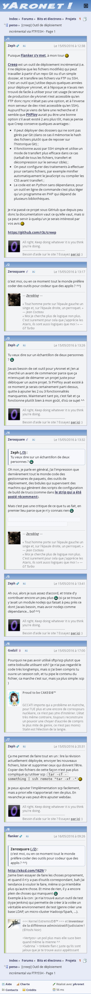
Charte (25, 984)
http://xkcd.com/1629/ (26, 870)
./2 (33, 849)
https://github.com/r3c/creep (32, 232)
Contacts (12, 990)
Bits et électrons (49, 960)
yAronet (78, 984)
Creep (12, 64)
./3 (23, 452)
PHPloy (31, 114)
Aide (9, 984)
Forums (27, 960)
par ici (75, 254)
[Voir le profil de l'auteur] (24, 46)
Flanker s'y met (33, 55)
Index (13, 960)
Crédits (31, 990)
